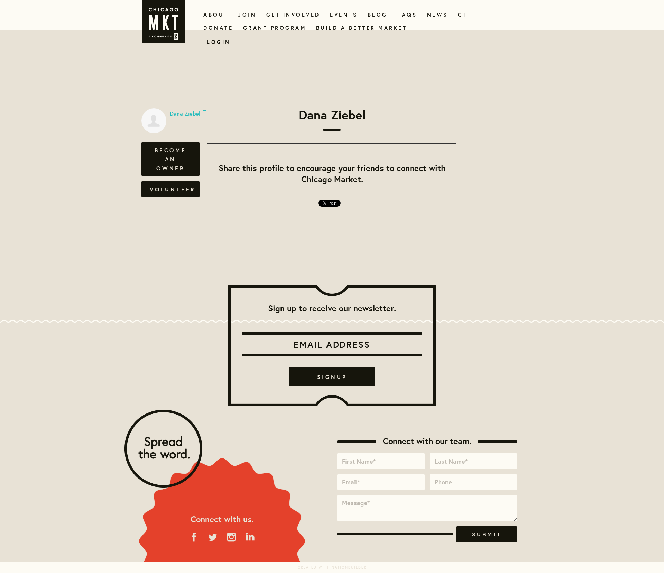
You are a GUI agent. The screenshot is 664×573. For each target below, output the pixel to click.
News (436, 14)
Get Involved (290, 14)
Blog (377, 14)
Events (342, 14)
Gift (465, 14)
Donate (216, 27)
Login (219, 42)
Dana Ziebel (185, 113)
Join (246, 14)
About (214, 14)
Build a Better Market (357, 27)
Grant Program (272, 27)
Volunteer (172, 189)
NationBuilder (349, 567)
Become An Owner (170, 159)
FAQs (406, 14)
